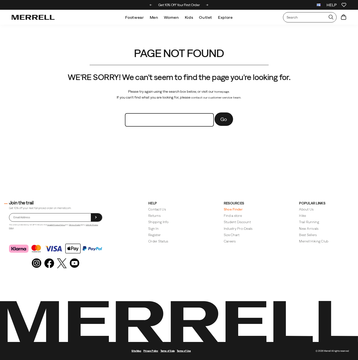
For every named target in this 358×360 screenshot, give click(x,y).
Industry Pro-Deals (238, 228)
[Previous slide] (151, 5)
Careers (230, 241)
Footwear (134, 17)
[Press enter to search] (331, 17)
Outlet (205, 17)
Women (171, 17)
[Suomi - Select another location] (318, 5)
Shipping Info (158, 222)
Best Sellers (308, 235)
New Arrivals (308, 228)
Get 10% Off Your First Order (179, 5)
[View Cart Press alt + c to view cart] (343, 17)
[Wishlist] (344, 5)
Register (154, 235)
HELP (332, 5)
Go (223, 119)
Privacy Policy (150, 351)
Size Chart (232, 235)
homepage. (222, 91)
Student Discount (237, 222)
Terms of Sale (74, 225)
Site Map (136, 351)
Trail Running (309, 222)
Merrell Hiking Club (313, 241)
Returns (154, 216)
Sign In (153, 228)
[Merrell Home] (33, 17)
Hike (302, 216)
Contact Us (157, 209)
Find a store (233, 216)
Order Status (158, 241)
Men (154, 17)
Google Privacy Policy (56, 225)
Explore (225, 17)
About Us (306, 209)
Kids (189, 17)
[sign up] (96, 217)
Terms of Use (184, 351)
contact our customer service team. (216, 97)
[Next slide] (207, 5)
